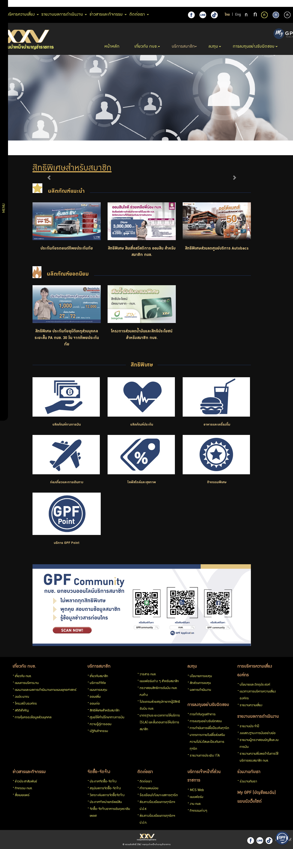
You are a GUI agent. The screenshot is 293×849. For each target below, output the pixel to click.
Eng (238, 15)
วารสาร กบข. (148, 674)
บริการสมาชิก (99, 666)
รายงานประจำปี (249, 726)
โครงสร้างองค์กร (26, 704)
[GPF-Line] (202, 14)
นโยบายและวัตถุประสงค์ (255, 685)
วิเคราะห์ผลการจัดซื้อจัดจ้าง (107, 795)
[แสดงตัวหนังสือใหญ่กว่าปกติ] (255, 15)
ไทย (227, 15)
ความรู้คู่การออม (100, 724)
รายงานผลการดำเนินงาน (258, 716)
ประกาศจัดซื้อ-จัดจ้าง (103, 781)
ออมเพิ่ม (95, 697)
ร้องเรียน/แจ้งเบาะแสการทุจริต (159, 795)
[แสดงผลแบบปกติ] (275, 14)
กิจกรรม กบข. (24, 788)
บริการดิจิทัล (98, 683)
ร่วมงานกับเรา (248, 772)
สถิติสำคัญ (22, 710)
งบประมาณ (22, 697)
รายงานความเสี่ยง (251, 705)
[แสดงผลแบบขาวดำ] (287, 14)
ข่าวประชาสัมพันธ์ (26, 781)
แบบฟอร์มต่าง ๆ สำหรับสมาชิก (159, 681)
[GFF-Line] (259, 840)
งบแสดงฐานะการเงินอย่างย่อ (258, 733)
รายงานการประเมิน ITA (205, 755)
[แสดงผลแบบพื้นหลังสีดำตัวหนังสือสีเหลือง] (264, 14)
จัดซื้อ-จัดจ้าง (98, 772)
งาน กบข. (195, 804)
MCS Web (197, 790)
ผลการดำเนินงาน (200, 690)
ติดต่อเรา (145, 772)
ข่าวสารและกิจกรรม (29, 772)
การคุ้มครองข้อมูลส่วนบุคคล (33, 717)
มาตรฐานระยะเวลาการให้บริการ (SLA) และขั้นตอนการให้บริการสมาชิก (160, 722)
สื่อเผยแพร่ (22, 795)
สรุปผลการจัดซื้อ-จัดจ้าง (105, 788)
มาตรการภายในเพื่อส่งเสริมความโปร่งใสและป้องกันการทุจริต (207, 742)
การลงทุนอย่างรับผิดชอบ (208, 705)
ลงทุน (192, 666)
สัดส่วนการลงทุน (200, 683)
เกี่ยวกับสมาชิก (99, 676)
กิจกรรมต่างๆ (198, 811)
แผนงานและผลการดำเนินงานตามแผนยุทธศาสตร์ (45, 690)
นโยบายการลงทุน (201, 676)
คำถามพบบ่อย (149, 788)
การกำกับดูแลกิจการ (203, 714)
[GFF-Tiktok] (269, 840)
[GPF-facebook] (191, 14)
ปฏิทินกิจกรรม (99, 731)
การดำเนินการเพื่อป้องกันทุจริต (209, 728)
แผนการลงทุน (98, 690)
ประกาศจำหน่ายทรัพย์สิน (106, 802)
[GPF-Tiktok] (214, 14)
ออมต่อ (95, 704)
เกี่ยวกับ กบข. (24, 666)
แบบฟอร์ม (196, 797)
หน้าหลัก (112, 46)
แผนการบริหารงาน (27, 683)
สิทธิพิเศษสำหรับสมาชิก (104, 710)
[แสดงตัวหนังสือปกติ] (246, 15)
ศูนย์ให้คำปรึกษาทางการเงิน (107, 717)
